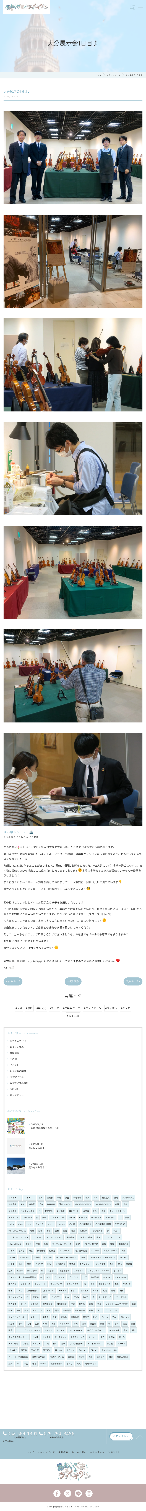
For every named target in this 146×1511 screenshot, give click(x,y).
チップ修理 (13, 1343)
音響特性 (77, 1197)
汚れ (99, 1310)
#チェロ (126, 1008)
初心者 (32, 1204)
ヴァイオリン (14, 1197)
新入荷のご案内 (18, 1071)
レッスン (61, 1210)
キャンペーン (40, 1284)
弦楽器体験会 (56, 1363)
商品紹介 (47, 1350)
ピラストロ (37, 1237)
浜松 (112, 1264)
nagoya (61, 1224)
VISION (72, 1217)
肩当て (86, 1317)
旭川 (10, 1270)
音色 (125, 1204)
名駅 (46, 1244)
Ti (120, 1217)
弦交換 (36, 1297)
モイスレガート (110, 1250)
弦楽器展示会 (33, 1290)
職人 (87, 1197)
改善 (10, 1310)
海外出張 (12, 1303)
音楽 (73, 1230)
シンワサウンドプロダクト (28, 1330)
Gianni (94, 1350)
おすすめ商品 (17, 1047)
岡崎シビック (91, 1363)
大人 (79, 1363)
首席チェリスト (39, 1356)
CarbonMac (120, 1277)
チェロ (51, 1224)
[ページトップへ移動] (139, 1436)
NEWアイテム (17, 1077)
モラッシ (70, 1350)
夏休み (64, 1317)
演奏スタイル (65, 1204)
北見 (21, 1264)
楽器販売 (12, 1210)
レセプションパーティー (98, 1270)
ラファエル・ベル (109, 1350)
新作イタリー (85, 1264)
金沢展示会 (48, 1303)
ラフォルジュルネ (95, 1343)
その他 (13, 1059)
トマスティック (77, 1337)
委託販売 (84, 1290)
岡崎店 (129, 1264)
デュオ (35, 1337)
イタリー (37, 1343)
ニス (117, 1284)
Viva (114, 1317)
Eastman (107, 1277)
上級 (53, 1323)
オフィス (60, 1330)
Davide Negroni (76, 1330)
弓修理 (25, 1343)
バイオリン (29, 1197)
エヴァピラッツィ (54, 1237)
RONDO (83, 1230)
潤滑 (102, 1323)
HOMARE (13, 1350)
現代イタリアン (15, 1297)
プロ (41, 1204)
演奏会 (86, 1210)
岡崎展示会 (62, 1303)
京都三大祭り (123, 1356)
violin (11, 1224)
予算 (21, 1323)
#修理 (29, 1008)
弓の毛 (81, 1356)
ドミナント (13, 1217)
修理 (59, 1197)
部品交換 (12, 1204)
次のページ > (133, 981)
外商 (127, 1217)
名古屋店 (34, 1303)
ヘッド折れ (64, 1323)
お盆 (26, 1363)
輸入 (103, 1337)
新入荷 (110, 1343)
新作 (117, 1323)
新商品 (72, 1264)
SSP (18, 1310)
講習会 (93, 1323)
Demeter (123, 1257)
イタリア (39, 1264)
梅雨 (123, 1250)
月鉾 (10, 1363)
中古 (73, 1303)
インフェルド (97, 1230)
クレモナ (95, 1250)
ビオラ (96, 1290)
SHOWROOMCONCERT (66, 1257)
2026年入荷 (114, 1330)
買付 (133, 1323)
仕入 (49, 1264)
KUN (95, 1317)
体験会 (37, 1257)
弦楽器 (50, 1197)
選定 (57, 1230)
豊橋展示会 (123, 1244)
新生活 (112, 1337)
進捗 (104, 1244)
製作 (57, 1310)
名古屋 (72, 1224)
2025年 (20, 1270)
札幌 (105, 1290)
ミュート (121, 1343)
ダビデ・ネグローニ (96, 1330)
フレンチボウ (56, 1284)
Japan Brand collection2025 (102, 1257)
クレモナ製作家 (91, 1244)
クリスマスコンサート (18, 1337)
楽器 (65, 1230)
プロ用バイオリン (103, 1204)
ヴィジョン (96, 1217)
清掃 (23, 1204)
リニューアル (65, 1250)
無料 (48, 1277)
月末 (63, 1343)
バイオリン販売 (27, 1210)
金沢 (78, 1244)
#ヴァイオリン (92, 1008)
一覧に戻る (73, 981)
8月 (18, 1363)
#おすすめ (73, 1016)
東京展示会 (64, 1270)
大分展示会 (60, 1264)
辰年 (103, 1210)
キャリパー (37, 1310)
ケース (23, 1303)
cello (29, 1224)
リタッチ (127, 1284)
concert (12, 1257)
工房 (41, 1197)
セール (122, 1337)
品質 (117, 1204)
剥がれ (43, 1363)
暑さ (34, 1363)
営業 (49, 1230)
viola (20, 1224)
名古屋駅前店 (81, 1250)
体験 (90, 1356)
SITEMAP (113, 1452)
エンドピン (79, 1270)
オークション (60, 1337)
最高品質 (106, 1197)
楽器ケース (25, 1284)
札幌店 (52, 1250)
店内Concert (48, 1290)
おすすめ (49, 1210)
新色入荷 (12, 1284)
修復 (10, 1290)
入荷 (55, 1317)
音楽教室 (70, 1237)
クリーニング (111, 1310)
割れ (134, 1330)
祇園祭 (45, 1317)
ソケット (48, 1330)
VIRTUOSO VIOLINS (17, 1230)
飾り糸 (82, 1303)
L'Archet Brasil (15, 1244)
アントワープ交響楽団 (18, 1356)
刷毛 (93, 1284)
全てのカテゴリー (19, 1041)
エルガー (34, 1317)
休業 (47, 1343)
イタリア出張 (121, 1297)
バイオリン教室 (85, 1237)
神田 (121, 1290)
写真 (83, 1257)
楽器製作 (67, 1310)
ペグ (85, 1277)
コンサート (74, 1210)
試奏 (40, 1230)
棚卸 (55, 1343)
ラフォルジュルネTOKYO (117, 1303)
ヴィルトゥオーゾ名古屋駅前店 (22, 1277)
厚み (49, 1310)
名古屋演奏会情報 (103, 1224)
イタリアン (56, 1297)
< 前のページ (13, 981)
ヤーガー (92, 1337)
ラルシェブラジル (112, 1237)
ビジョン (83, 1217)
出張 (125, 1323)
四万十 (11, 1323)
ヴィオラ (39, 1224)
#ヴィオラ (111, 1008)
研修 (10, 1330)
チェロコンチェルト (17, 1317)
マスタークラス (57, 1356)
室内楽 (71, 1356)
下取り (73, 1290)
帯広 (29, 1264)
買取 (45, 1297)
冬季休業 (95, 1277)
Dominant (27, 1217)
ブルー (116, 1230)
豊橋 (112, 1244)
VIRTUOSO (120, 1224)
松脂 (91, 1310)
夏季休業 (75, 1317)
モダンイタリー (73, 1284)
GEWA (76, 1297)
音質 (96, 1197)
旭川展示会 (80, 1310)
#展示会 (41, 1008)
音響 (134, 1303)
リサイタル (110, 1217)
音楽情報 (14, 1053)
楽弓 (98, 1237)
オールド (62, 1290)
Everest (105, 1317)
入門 (29, 1323)
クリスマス (59, 1277)
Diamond (125, 1317)
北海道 (11, 1264)
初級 (37, 1323)
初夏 (99, 1303)
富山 (120, 1264)
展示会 (29, 1244)
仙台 (32, 1230)
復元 (116, 1197)
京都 (38, 1244)
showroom (25, 1257)
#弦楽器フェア (71, 1008)
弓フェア (117, 1270)
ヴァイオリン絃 (57, 1217)
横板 (125, 1330)
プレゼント (74, 1277)
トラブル (46, 1337)
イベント (14, 1065)
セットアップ (105, 1297)
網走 (111, 1356)
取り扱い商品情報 (19, 1083)
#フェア (54, 1008)
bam (67, 1297)
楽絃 (44, 1217)
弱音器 (24, 1350)
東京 (31, 1250)
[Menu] (140, 7)
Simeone (83, 1350)
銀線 (91, 1303)
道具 (26, 1310)
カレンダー (32, 1270)
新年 (95, 1210)
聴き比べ (101, 1356)
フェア (11, 1250)
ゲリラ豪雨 (100, 1264)
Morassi (58, 1350)
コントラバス (105, 1284)
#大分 (18, 1008)
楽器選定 (51, 1204)
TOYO (85, 1297)
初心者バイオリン (83, 1204)
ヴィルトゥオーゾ (117, 1210)
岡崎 (113, 1290)
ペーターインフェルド (18, 1237)
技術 (84, 1323)
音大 (76, 1323)
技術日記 (14, 1088)
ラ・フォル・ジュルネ (62, 1244)
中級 (45, 1323)
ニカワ (20, 1290)
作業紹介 (51, 1270)
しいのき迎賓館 (76, 1343)
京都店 (22, 1250)
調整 (67, 1197)
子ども (69, 1363)
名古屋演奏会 (85, 1224)
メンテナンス (17, 1095)
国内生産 (35, 1350)
